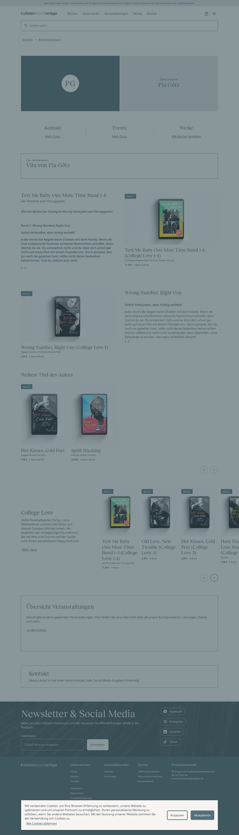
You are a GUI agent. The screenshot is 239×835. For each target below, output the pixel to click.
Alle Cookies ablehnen (41, 823)
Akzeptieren (202, 815)
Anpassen (177, 815)
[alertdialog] (119, 815)
